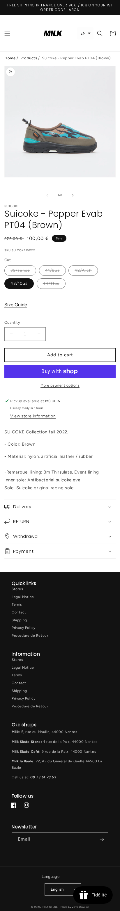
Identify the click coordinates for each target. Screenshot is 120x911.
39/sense (20, 270)
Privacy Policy (23, 628)
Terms (17, 604)
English (57, 889)
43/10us (19, 283)
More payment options (60, 385)
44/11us (51, 283)
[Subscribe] (101, 839)
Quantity (12, 322)
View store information (33, 416)
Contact (19, 612)
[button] (7, 33)
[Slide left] (47, 195)
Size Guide (15, 304)
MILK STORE (51, 906)
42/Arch (83, 270)
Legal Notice (23, 597)
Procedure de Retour (30, 636)
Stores (17, 589)
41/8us (52, 270)
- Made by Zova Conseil (74, 906)
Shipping (19, 620)
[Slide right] (72, 195)
